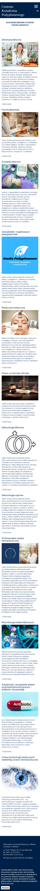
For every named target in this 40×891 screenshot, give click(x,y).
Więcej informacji (7, 883)
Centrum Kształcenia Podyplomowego (13, 11)
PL (38, 11)
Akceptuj (5, 888)
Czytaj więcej (6, 104)
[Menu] (37, 7)
